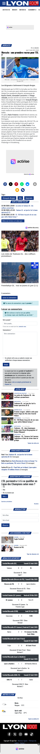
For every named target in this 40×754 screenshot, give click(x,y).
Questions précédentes (6, 501)
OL (21, 198)
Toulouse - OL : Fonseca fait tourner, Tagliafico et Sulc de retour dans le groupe (26, 438)
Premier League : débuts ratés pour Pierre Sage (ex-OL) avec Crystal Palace (26, 413)
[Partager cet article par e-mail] (17, 190)
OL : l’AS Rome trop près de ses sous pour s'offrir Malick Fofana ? (26, 421)
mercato (29, 198)
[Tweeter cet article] (11, 184)
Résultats (36, 504)
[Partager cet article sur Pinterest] (16, 184)
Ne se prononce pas (8, 493)
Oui (4, 487)
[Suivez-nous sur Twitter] (14, 735)
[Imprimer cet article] (35, 184)
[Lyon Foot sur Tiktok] (31, 735)
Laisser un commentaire (9, 297)
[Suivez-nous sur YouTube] (25, 735)
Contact (22, 743)
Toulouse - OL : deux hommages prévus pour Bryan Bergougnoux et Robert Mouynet (25, 430)
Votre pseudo (7, 320)
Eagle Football (19, 539)
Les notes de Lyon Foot (20, 393)
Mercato (14, 10)
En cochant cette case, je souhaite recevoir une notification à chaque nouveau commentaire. (18, 359)
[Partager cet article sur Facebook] (5, 184)
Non (4, 490)
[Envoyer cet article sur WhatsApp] (22, 184)
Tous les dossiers (32, 554)
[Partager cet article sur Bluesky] (27, 184)
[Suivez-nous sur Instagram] (20, 735)
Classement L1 (32, 10)
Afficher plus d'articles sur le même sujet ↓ (13, 221)
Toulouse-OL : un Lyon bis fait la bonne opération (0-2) (24, 404)
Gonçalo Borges (9, 198)
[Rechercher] (37, 2)
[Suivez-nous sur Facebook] (8, 735)
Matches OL (22, 10)
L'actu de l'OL (6, 10)
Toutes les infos (32, 443)
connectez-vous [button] (22, 326)
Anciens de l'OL (18, 409)
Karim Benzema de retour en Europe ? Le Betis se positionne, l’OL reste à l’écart (19, 462)
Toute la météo (32, 719)
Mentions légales (23, 741)
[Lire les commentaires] (23, 190)
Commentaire (7, 330)
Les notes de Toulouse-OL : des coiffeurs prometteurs (24, 396)
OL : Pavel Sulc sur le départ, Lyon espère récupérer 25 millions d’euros (18, 468)
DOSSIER (16, 537)
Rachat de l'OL (19, 547)
